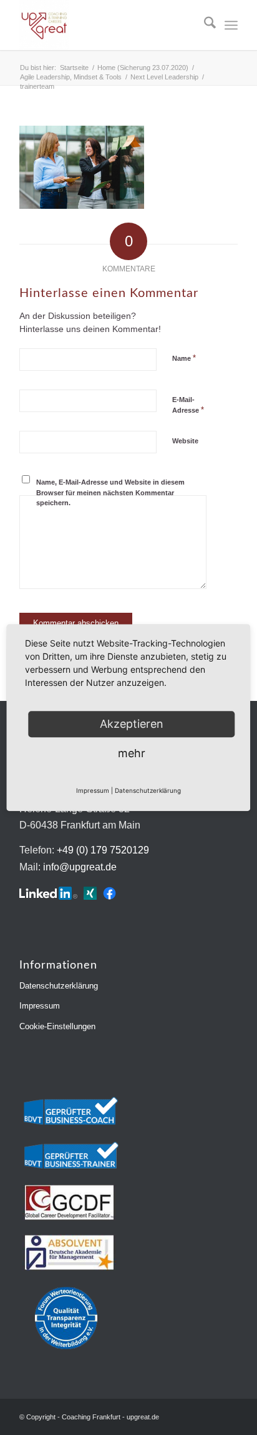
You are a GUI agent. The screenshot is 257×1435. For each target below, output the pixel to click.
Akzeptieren (131, 723)
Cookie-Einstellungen (57, 1026)
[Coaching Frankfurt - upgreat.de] (106, 25)
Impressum (39, 1005)
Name (184, 358)
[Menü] (231, 25)
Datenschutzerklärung (58, 985)
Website (185, 441)
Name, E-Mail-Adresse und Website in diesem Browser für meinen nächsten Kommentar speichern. (110, 492)
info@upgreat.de (80, 867)
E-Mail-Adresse (188, 405)
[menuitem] (204, 25)
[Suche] (204, 25)
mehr (131, 753)
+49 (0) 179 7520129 (103, 850)
